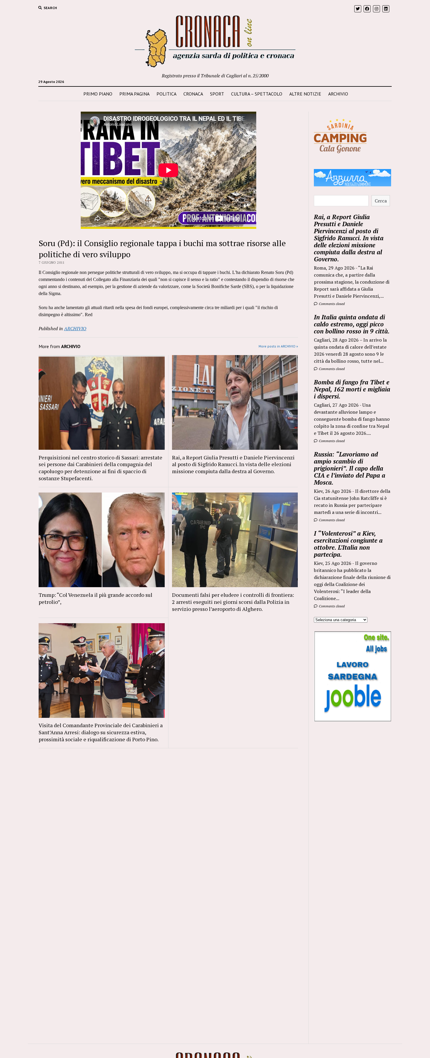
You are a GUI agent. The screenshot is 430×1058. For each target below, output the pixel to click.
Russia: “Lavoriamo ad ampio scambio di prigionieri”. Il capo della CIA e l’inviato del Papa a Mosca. (349, 468)
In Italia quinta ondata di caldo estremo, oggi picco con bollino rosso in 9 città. (352, 324)
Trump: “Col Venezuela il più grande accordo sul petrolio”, (95, 598)
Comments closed (331, 303)
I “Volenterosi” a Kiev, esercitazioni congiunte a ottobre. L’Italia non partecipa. (348, 544)
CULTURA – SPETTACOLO (256, 94)
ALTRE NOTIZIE (305, 94)
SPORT (217, 94)
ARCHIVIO (338, 94)
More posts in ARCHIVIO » (278, 346)
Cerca (381, 200)
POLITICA (166, 94)
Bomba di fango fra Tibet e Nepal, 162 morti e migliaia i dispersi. (352, 389)
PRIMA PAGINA (134, 94)
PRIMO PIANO (97, 94)
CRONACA (193, 94)
